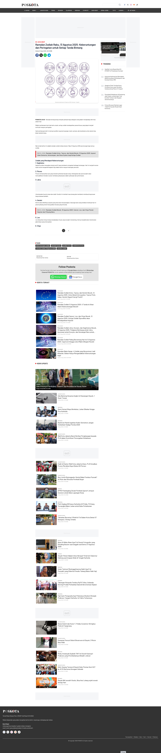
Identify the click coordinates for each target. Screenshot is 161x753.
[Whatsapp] (45, 55)
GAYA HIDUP (94, 10)
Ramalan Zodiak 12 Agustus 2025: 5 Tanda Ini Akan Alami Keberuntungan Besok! (75, 305)
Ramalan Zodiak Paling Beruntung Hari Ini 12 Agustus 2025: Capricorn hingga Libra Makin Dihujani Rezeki (76, 341)
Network (132, 10)
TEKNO (53, 10)
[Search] (120, 5)
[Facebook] (124, 4)
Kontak (149, 737)
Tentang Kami (128, 737)
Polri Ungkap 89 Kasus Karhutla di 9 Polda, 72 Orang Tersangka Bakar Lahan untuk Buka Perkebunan (76, 505)
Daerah (38, 384)
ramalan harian (56, 245)
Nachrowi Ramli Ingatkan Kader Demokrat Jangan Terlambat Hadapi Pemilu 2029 (75, 424)
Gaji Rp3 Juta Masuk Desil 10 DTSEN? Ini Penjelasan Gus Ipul (114, 70)
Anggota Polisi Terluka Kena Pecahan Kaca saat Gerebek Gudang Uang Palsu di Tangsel (114, 87)
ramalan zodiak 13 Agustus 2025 (45, 248)
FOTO (114, 10)
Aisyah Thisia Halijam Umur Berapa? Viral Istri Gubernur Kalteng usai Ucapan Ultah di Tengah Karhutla (77, 557)
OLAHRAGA (69, 10)
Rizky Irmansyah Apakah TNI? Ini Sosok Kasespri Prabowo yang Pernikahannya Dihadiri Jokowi (75, 655)
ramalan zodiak (61, 248)
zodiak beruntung (78, 245)
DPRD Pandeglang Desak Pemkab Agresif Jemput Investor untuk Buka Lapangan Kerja (76, 492)
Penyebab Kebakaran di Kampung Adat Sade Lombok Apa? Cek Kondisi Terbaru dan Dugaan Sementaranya (115, 97)
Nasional (60, 407)
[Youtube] (134, 4)
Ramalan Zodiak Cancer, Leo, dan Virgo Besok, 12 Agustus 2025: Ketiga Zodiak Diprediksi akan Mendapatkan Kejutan (74, 318)
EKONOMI (60, 10)
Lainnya (121, 10)
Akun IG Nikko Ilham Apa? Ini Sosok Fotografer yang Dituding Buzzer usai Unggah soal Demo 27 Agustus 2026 (76, 544)
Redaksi (136, 737)
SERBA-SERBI (104, 10)
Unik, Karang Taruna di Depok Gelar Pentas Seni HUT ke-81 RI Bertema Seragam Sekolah (76, 668)
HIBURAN (77, 10)
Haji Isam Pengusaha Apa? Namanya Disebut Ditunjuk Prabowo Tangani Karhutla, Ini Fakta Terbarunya (77, 597)
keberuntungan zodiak (43, 245)
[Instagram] (131, 4)
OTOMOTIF (85, 10)
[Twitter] (127, 4)
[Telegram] (49, 55)
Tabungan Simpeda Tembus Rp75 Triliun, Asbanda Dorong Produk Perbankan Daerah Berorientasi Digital (77, 583)
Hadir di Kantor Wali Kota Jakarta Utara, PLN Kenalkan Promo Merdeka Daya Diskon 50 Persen (77, 465)
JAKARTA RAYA (44, 10)
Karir (144, 737)
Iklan (141, 737)
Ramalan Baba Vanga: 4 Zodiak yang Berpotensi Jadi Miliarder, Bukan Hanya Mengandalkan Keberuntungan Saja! (76, 353)
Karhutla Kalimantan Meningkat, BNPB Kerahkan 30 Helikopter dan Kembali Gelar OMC (115, 78)
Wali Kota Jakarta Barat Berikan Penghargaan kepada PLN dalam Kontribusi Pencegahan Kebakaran (77, 437)
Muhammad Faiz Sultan (42, 257)
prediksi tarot (67, 245)
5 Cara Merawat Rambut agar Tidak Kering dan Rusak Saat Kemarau (113, 106)
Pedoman (155, 737)
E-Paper (26, 10)
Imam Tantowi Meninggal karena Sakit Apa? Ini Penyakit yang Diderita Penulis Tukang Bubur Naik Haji (77, 570)
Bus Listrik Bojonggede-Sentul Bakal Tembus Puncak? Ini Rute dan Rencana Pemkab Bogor (77, 478)
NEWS (34, 10)
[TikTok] (137, 4)
